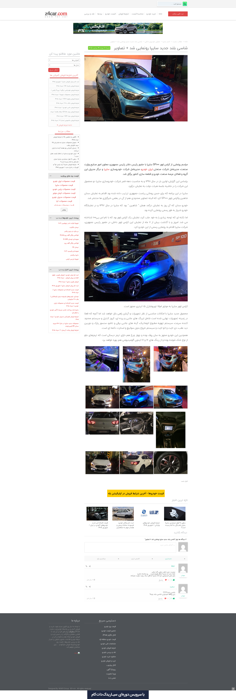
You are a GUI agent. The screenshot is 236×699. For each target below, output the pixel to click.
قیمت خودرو (110, 13)
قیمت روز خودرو (110, 626)
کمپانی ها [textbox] (75, 60)
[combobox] (64, 60)
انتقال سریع (54, 69)
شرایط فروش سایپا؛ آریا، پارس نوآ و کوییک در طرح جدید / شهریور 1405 (66, 166)
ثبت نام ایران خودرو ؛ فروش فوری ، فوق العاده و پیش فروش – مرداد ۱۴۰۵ (65, 276)
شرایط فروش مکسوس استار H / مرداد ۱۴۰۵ (65, 120)
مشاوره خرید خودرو (109, 656)
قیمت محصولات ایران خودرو (64, 181)
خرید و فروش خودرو (108, 660)
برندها (99, 13)
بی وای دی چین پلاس (71, 231)
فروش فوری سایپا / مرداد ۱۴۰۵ (69, 281)
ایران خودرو (147, 169)
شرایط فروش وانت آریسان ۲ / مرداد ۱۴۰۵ (65, 330)
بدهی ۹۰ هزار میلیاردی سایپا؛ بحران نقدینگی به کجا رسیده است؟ (175, 525)
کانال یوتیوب (111, 665)
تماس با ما (112, 678)
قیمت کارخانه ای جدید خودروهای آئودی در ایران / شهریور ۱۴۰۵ (98, 525)
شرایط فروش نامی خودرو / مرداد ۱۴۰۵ (67, 107)
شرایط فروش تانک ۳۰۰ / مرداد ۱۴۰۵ (67, 103)
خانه (160, 13)
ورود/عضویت (111, 673)
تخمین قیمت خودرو (109, 630)
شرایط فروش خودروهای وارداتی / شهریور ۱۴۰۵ (151, 524)
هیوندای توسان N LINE (71, 239)
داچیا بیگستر (74, 255)
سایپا (106, 169)
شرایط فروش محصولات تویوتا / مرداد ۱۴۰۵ (65, 94)
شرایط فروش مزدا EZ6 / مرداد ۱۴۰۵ (68, 116)
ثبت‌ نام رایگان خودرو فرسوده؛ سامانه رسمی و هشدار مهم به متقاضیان (125, 525)
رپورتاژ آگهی (111, 669)
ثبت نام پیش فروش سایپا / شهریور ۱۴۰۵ (65, 81)
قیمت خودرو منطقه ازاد (107, 639)
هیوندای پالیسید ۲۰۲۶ (71, 251)
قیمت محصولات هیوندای (64, 205)
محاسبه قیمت (137, 13)
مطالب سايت (177, 41)
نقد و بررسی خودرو (109, 652)
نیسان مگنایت (74, 227)
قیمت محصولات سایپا (64, 185)
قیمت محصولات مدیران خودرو (64, 197)
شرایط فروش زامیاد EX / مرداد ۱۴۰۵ (67, 86)
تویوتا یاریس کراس (72, 259)
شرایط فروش (123, 13)
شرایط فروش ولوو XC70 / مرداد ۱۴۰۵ (67, 99)
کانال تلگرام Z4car (109, 635)
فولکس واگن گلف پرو (71, 243)
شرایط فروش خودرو (109, 647)
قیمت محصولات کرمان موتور (64, 193)
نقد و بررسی (89, 13)
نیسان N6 (75, 247)
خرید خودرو (151, 13)
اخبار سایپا (166, 41)
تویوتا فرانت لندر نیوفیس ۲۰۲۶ (68, 223)
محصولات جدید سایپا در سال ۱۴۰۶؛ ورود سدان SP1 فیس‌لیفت (66, 324)
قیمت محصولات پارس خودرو (64, 189)
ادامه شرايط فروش (65, 125)
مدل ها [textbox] (76, 65)
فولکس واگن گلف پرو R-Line (69, 235)
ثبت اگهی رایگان (178, 14)
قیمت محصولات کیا (64, 201)
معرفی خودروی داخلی (152, 41)
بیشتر (64, 210)
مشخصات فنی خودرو (108, 643)
